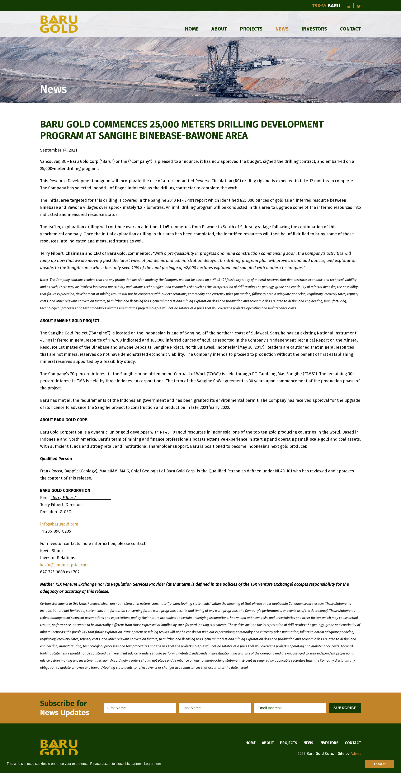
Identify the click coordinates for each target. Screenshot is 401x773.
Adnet (356, 753)
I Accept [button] (380, 763)
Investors (314, 29)
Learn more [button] (152, 763)
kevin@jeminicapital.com (64, 564)
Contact (350, 29)
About (219, 29)
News (282, 29)
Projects (251, 29)
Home (192, 29)
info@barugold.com (59, 524)
